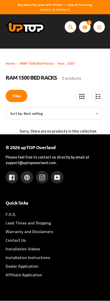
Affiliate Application (24, 275)
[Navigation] (99, 27)
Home (10, 63)
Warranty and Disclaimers (29, 231)
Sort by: (16, 113)
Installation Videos (23, 249)
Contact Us (16, 240)
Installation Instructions (28, 257)
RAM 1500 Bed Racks (36, 63)
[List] (98, 96)
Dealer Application (22, 266)
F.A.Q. (11, 214)
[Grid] (81, 96)
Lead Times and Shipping (28, 223)
